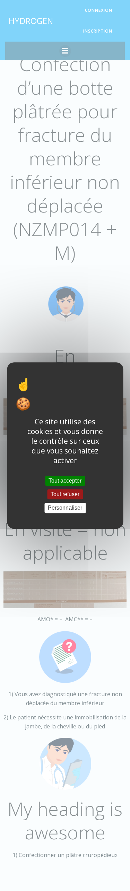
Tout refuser (65, 494)
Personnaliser (65, 508)
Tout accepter (65, 481)
